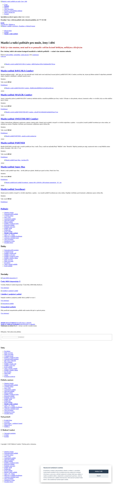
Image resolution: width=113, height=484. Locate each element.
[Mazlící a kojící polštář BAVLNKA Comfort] (29, 64)
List (5, 56)
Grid (2, 56)
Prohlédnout (4, 85)
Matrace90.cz (8, 425)
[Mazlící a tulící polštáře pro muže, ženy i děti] (14, 1)
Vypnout (32, 26)
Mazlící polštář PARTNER (13, 143)
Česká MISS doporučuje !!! (10, 281)
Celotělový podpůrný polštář (11, 294)
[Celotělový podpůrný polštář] (9, 290)
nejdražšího (17, 55)
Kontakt (6, 436)
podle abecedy (25, 55)
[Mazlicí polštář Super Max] (16, 160)
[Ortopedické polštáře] (7, 303)
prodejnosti (35, 55)
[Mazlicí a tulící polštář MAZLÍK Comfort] (28, 88)
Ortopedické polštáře (8, 307)
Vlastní (99, 476)
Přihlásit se (12, 24)
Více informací (5, 287)
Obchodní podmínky (10, 433)
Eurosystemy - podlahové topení (13, 423)
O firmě (6, 435)
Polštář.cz (7, 426)
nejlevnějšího (9, 55)
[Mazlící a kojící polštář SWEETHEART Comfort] (31, 112)
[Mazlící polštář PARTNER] (20, 136)
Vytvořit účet (4, 24)
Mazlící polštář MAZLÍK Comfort (16, 95)
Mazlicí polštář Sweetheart (13, 189)
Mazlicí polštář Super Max (13, 167)
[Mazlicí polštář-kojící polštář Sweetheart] (32, 182)
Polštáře (4, 209)
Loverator (7, 422)
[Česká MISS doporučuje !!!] (9, 278)
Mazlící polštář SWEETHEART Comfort (19, 119)
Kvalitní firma (8, 420)
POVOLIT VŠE (98, 471)
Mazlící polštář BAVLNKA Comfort (17, 71)
